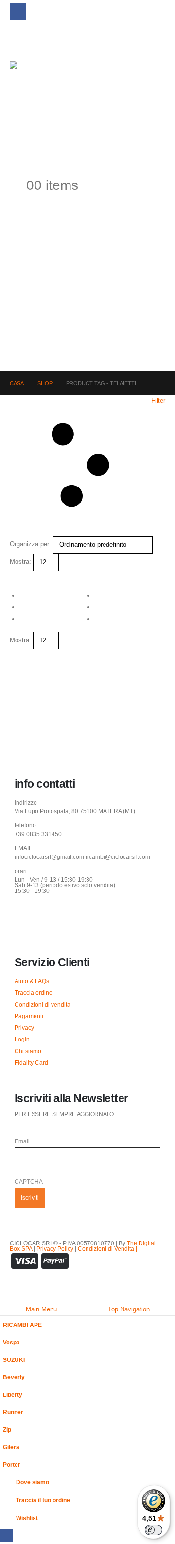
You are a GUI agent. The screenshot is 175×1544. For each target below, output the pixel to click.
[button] (17, 120)
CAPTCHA (29, 1181)
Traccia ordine (33, 993)
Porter (11, 1464)
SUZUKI (14, 1360)
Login (22, 1039)
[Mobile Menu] (17, 39)
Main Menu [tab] (41, 1309)
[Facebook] (18, 11)
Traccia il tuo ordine (43, 1500)
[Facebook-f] (27, 917)
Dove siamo (32, 1482)
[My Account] (14, 163)
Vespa (11, 1342)
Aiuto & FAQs (32, 981)
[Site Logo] (31, 82)
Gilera (11, 1447)
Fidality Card (31, 1062)
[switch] (153, 1530)
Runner (13, 1412)
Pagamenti (29, 1016)
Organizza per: (30, 544)
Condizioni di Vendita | (107, 1248)
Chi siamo (28, 1051)
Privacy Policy (54, 1248)
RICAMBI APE (22, 1325)
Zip (7, 1430)
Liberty (12, 1395)
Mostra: (20, 561)
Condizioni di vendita (42, 1004)
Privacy (24, 1027)
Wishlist (27, 1518)
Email (22, 1141)
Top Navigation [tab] (129, 1309)
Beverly (14, 1377)
